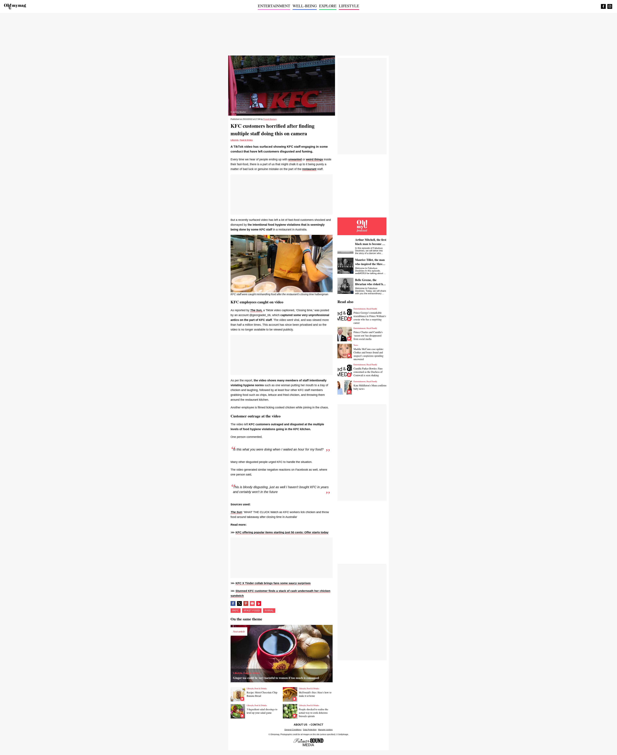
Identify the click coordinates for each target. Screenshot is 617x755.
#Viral (269, 610)
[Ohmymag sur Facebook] (603, 6)
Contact (317, 724)
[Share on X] (239, 603)
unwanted (295, 159)
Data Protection (310, 730)
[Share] (245, 603)
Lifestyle (234, 140)
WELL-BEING (305, 5)
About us (300, 724)
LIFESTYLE (349, 5)
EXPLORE (327, 5)
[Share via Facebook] (233, 603)
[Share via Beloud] (258, 603)
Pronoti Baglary (270, 119)
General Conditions (292, 730)
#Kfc (235, 610)
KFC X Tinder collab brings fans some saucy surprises (273, 583)
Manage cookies (325, 730)
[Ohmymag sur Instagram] (609, 6)
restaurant (309, 169)
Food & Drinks (246, 140)
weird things (314, 159)
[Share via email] (252, 603)
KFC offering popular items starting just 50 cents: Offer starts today (282, 532)
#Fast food (252, 610)
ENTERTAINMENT (274, 5)
